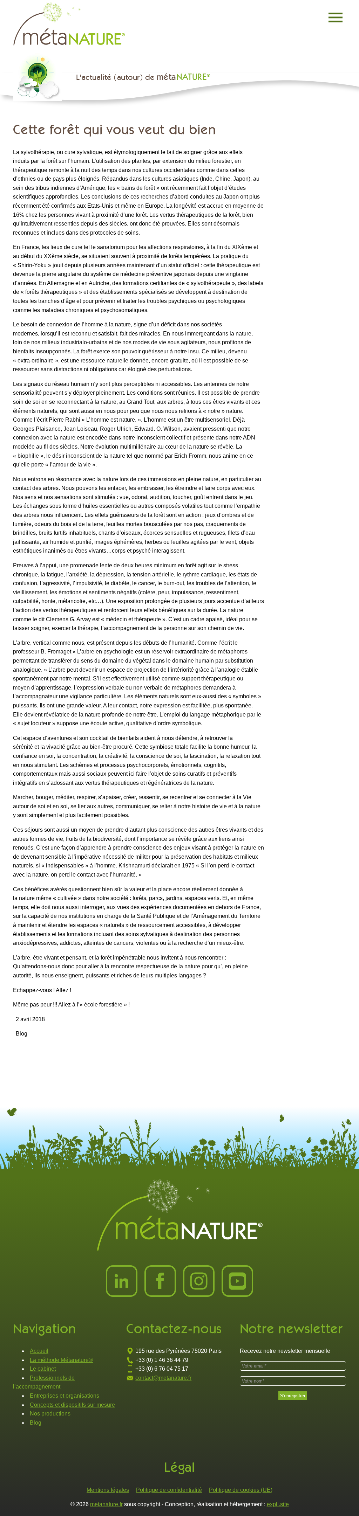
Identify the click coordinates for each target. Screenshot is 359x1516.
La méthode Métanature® (61, 1360)
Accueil (39, 1351)
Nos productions (50, 1414)
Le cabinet (43, 1369)
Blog (21, 1034)
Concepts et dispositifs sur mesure (72, 1405)
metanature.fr (106, 1504)
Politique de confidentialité (169, 1490)
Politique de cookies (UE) (240, 1490)
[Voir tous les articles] (41, 80)
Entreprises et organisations (64, 1396)
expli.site (278, 1504)
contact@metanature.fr (163, 1378)
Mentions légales (108, 1490)
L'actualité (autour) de (143, 77)
